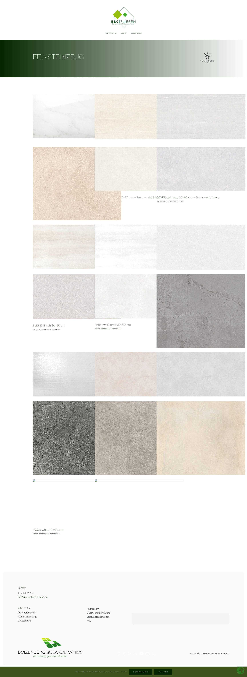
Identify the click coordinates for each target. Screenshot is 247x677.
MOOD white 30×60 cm (48, 529)
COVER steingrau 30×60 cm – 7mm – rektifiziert (188, 197)
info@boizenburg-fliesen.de (32, 597)
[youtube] (141, 653)
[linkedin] (135, 653)
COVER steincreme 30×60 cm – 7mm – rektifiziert (127, 197)
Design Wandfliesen (164, 201)
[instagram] (118, 653)
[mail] (148, 653)
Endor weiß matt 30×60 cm (113, 324)
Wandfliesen (178, 201)
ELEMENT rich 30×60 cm (49, 325)
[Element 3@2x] (123, 8)
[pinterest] (129, 653)
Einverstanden (140, 672)
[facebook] (124, 653)
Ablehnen (163, 672)
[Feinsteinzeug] (77, 116)
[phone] (154, 653)
